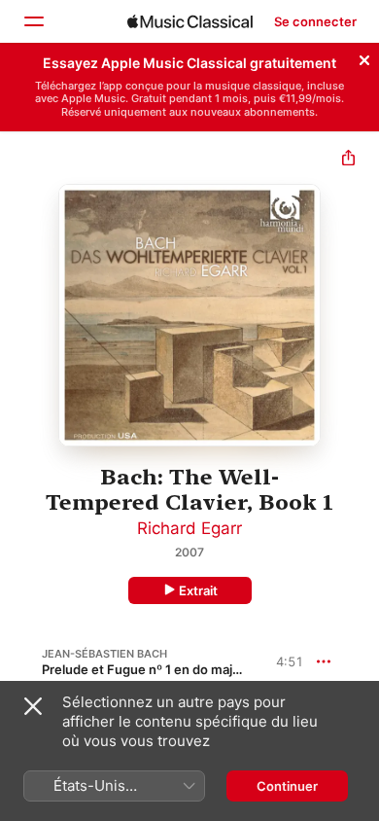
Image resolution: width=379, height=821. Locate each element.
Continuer (287, 786)
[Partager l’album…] (348, 160)
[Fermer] (364, 57)
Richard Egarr (189, 528)
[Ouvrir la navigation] (33, 21)
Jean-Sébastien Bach (104, 653)
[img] (190, 21)
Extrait (198, 590)
